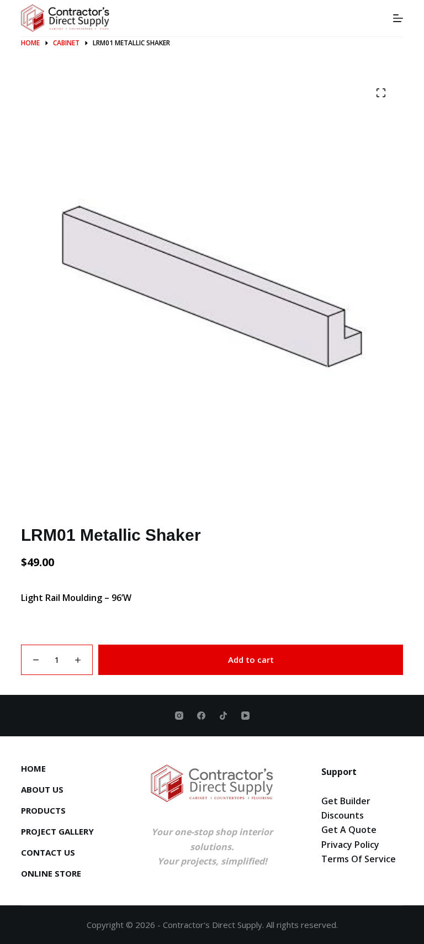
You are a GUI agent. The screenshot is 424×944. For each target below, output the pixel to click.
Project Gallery (57, 831)
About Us (42, 789)
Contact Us (48, 852)
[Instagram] (179, 715)
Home (33, 768)
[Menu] (398, 18)
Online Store (51, 873)
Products (43, 810)
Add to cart (251, 659)
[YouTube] (245, 715)
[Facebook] (201, 715)
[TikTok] (223, 715)
